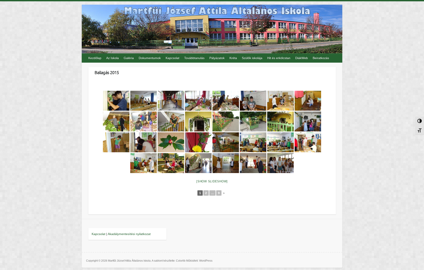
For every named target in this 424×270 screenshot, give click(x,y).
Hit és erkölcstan (278, 58)
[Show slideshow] (212, 181)
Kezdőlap (94, 58)
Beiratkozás (321, 58)
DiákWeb (301, 58)
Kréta (233, 58)
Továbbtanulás (194, 58)
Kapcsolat (172, 58)
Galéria (129, 58)
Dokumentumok (150, 58)
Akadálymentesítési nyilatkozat (129, 234)
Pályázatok (217, 58)
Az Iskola (112, 58)
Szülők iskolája (252, 58)
